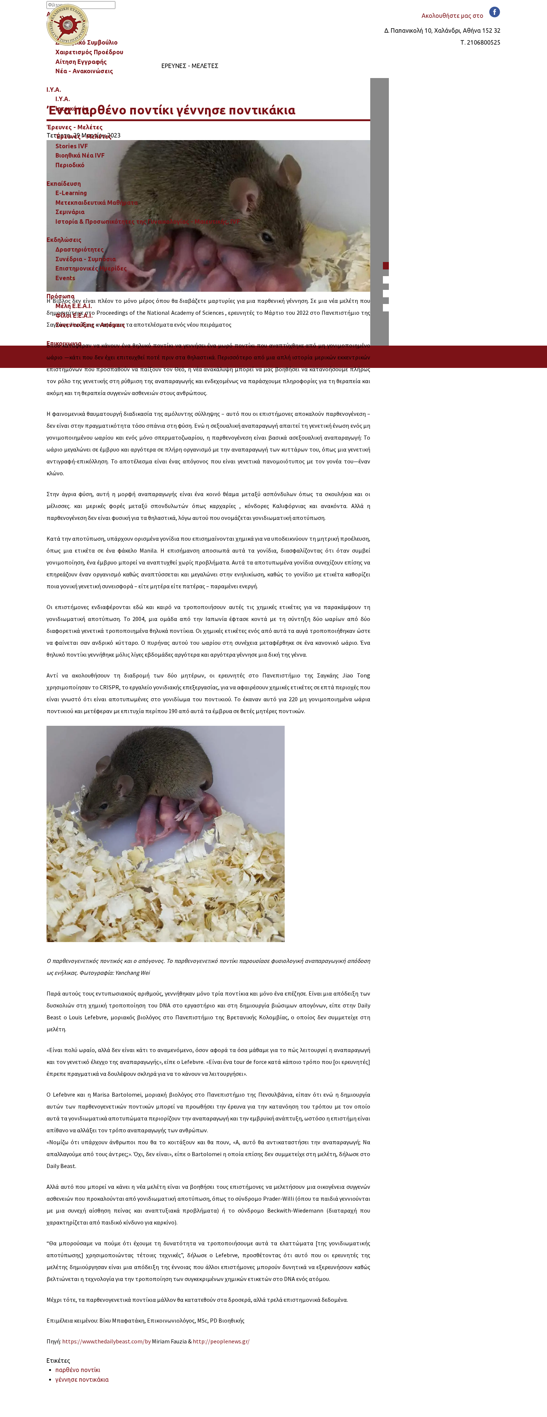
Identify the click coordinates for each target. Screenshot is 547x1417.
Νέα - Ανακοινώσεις (84, 71)
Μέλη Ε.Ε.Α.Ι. (73, 306)
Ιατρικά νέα (72, 108)
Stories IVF (71, 146)
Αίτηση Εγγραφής (81, 61)
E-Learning (71, 193)
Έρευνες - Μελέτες (83, 136)
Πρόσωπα (60, 296)
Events (65, 278)
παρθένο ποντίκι (77, 1369)
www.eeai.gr (111, 1399)
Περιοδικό (69, 165)
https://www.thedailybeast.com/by (106, 1341)
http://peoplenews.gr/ (221, 1341)
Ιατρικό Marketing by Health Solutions (98, 1411)
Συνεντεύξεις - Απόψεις (90, 324)
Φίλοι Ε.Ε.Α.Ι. (74, 315)
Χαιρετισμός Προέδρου (89, 52)
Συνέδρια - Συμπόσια (85, 259)
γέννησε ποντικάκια (82, 1379)
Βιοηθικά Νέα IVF (80, 155)
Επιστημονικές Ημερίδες (91, 268)
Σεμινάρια (69, 211)
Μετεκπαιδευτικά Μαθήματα (96, 202)
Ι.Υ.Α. (62, 99)
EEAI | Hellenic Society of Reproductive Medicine (68, 25)
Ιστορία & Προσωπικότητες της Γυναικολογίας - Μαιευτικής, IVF (147, 221)
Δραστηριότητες (79, 249)
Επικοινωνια (64, 343)
